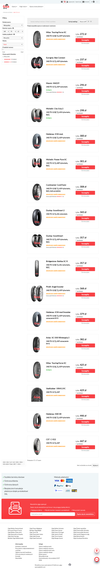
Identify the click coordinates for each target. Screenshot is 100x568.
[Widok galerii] (91, 21)
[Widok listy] (88, 21)
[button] (96, 550)
